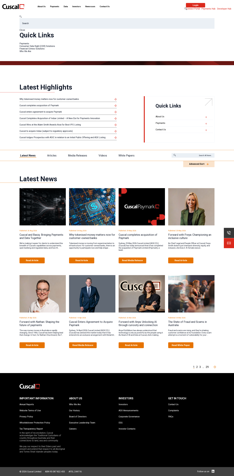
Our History (74, 410)
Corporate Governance (129, 416)
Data (66, 6)
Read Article (32, 260)
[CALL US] (229, 233)
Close (22, 30)
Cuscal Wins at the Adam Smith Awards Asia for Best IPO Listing (50, 124)
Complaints (173, 410)
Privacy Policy (26, 416)
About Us (42, 6)
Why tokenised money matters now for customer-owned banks (49, 99)
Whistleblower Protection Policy (35, 422)
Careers (73, 429)
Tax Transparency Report (31, 429)
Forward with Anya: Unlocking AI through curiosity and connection (138, 323)
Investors (76, 6)
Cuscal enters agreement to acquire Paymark (41, 112)
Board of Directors (78, 416)
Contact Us (105, 6)
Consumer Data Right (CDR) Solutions (37, 46)
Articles (51, 155)
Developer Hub (224, 8)
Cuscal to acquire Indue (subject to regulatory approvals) (46, 131)
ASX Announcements (128, 410)
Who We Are (25, 51)
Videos (103, 155)
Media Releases (77, 155)
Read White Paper (181, 345)
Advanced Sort (196, 164)
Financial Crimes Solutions (32, 48)
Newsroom (90, 6)
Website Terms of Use (30, 410)
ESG (121, 422)
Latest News (28, 155)
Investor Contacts (127, 429)
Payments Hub (209, 8)
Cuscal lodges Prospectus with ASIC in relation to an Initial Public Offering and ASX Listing (62, 137)
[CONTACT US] (229, 243)
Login (195, 5)
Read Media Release (132, 260)
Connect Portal (193, 8)
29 (207, 367)
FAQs (170, 416)
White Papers (126, 155)
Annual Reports (27, 404)
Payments (54, 6)
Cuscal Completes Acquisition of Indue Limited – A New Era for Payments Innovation (60, 118)
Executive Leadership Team (82, 422)
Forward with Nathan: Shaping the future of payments (39, 323)
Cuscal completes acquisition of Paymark (39, 105)
